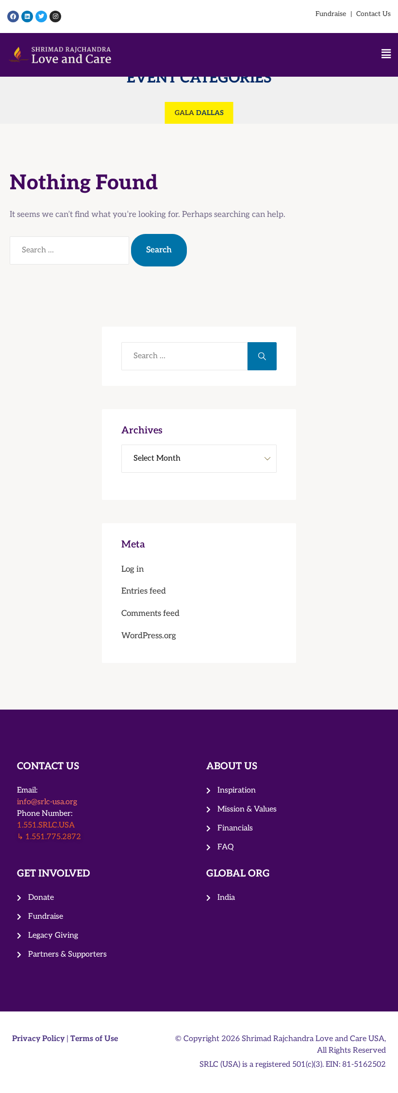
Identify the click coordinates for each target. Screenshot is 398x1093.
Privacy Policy (39, 1038)
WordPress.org (148, 636)
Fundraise (330, 14)
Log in (132, 569)
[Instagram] (55, 16)
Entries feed (143, 591)
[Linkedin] (27, 16)
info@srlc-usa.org (47, 802)
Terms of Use (94, 1038)
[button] (259, 55)
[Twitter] (41, 16)
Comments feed (150, 613)
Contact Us (373, 14)
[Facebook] (13, 16)
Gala (184, 113)
